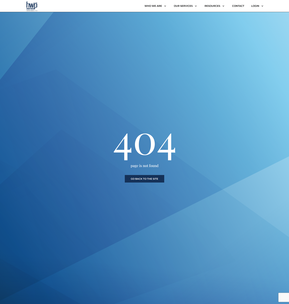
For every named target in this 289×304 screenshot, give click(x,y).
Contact (238, 6)
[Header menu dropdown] (164, 6)
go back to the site (144, 178)
